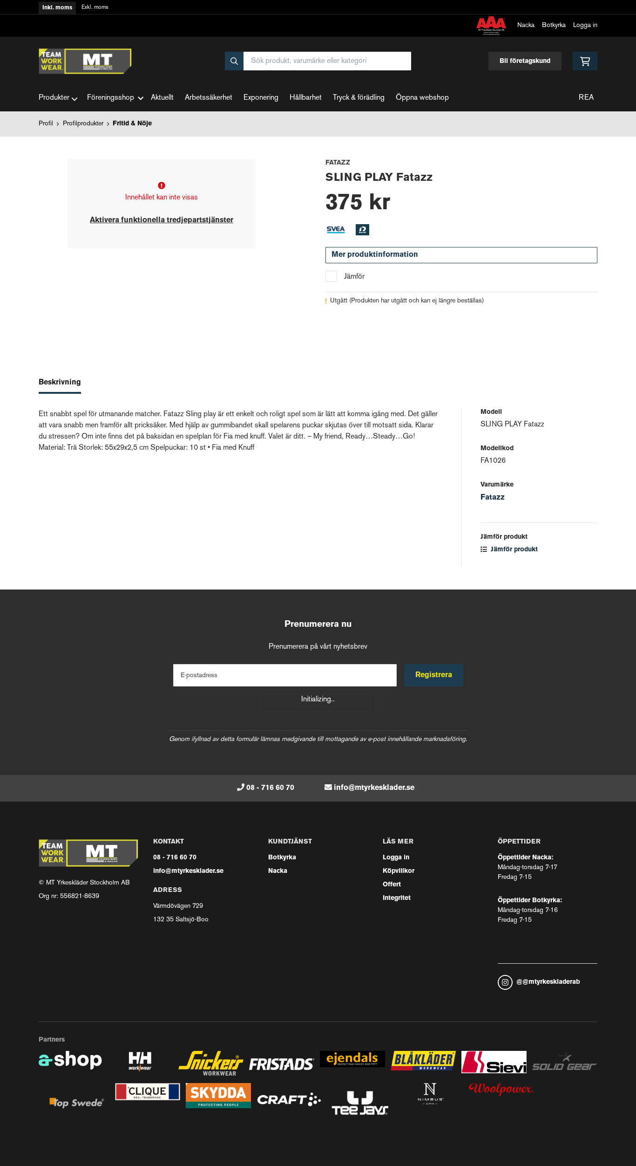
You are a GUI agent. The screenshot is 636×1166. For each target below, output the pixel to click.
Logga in (585, 25)
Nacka (526, 25)
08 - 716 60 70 (270, 788)
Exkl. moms (94, 7)
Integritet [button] (397, 898)
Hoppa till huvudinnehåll (314, 12)
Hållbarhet (306, 98)
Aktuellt (162, 98)
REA (586, 98)
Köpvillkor (398, 871)
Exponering (261, 98)
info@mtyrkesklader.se (374, 788)
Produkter (54, 98)
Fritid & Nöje (132, 124)
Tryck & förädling (359, 98)
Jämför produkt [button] (513, 550)
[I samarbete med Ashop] (70, 1067)
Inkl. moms (57, 8)
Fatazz (492, 497)
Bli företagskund (525, 61)
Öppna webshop (422, 98)
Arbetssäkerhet (208, 98)
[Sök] (234, 61)
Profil (46, 124)
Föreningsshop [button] (110, 98)
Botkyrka (554, 25)
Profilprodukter (83, 124)
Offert (392, 885)
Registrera (433, 675)
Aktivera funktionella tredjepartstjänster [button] (161, 220)
